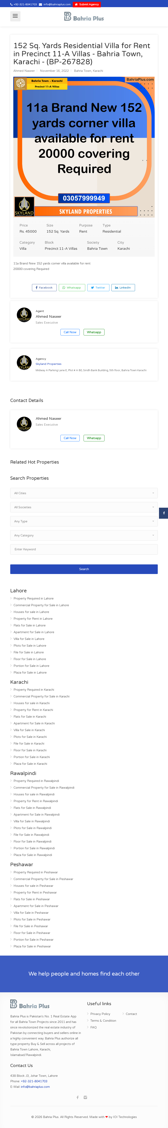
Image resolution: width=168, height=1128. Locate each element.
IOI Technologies (125, 1117)
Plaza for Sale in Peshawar (32, 946)
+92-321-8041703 (25, 4)
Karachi (98, 71)
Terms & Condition (103, 1021)
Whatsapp (73, 287)
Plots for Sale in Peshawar (32, 919)
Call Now (70, 332)
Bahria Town (82, 71)
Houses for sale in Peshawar (33, 886)
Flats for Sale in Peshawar (32, 899)
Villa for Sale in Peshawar (31, 913)
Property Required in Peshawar (36, 872)
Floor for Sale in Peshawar (32, 933)
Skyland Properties (48, 364)
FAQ (93, 1027)
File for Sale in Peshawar (31, 926)
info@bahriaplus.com (57, 4)
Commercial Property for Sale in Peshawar (43, 879)
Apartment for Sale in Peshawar (36, 906)
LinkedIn (125, 287)
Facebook (45, 287)
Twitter (100, 287)
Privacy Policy (100, 1014)
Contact (131, 1014)
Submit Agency (89, 4)
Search (84, 569)
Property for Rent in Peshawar (35, 892)
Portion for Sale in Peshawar (33, 939)
